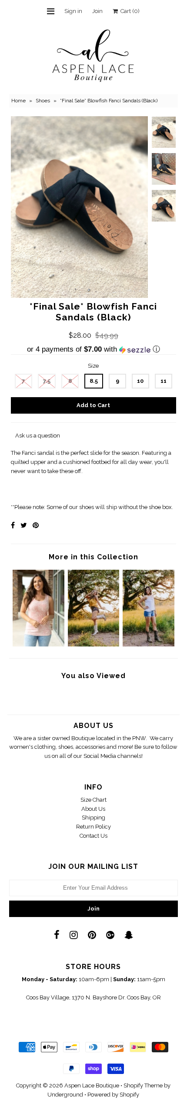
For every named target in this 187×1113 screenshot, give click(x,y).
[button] (93, 349)
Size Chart (93, 799)
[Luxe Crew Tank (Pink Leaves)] (38, 644)
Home (18, 101)
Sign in (73, 11)
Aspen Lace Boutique (91, 1085)
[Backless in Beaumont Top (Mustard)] (94, 644)
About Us (93, 809)
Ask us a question (37, 435)
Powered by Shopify (113, 1094)
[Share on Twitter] (23, 525)
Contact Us (93, 835)
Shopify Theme (143, 1085)
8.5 (94, 381)
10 (140, 381)
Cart (129, 11)
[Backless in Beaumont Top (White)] (148, 644)
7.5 (46, 381)
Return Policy (93, 826)
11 (163, 381)
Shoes (43, 101)
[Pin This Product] (36, 525)
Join (97, 11)
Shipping (93, 817)
